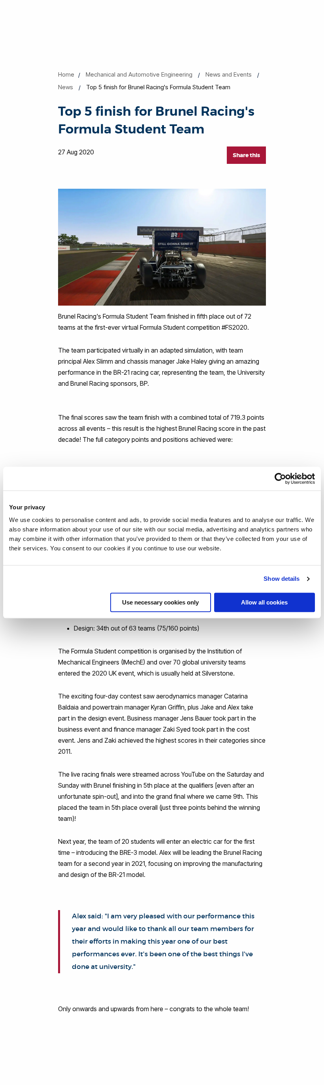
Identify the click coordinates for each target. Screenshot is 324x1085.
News (65, 87)
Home (66, 74)
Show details (282, 578)
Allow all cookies (264, 602)
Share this (246, 155)
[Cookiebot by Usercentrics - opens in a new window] (280, 478)
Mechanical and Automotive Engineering (139, 74)
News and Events (228, 74)
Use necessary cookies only (160, 602)
